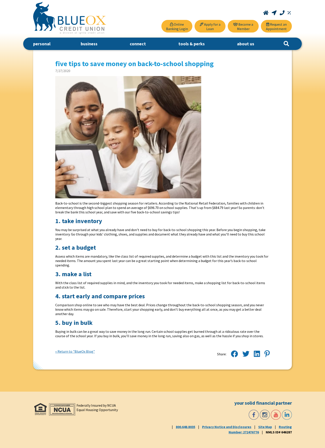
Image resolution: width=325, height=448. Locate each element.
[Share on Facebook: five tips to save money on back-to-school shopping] (234, 354)
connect (138, 43)
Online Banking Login (177, 26)
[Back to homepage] (69, 18)
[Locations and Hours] (274, 13)
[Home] (266, 13)
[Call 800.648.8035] (282, 13)
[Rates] (289, 13)
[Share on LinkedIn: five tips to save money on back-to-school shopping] (257, 354)
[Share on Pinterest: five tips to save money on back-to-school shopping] (267, 354)
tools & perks (191, 43)
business (89, 43)
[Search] (286, 44)
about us (245, 43)
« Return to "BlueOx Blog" (75, 351)
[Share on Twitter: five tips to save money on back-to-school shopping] (245, 354)
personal (41, 43)
